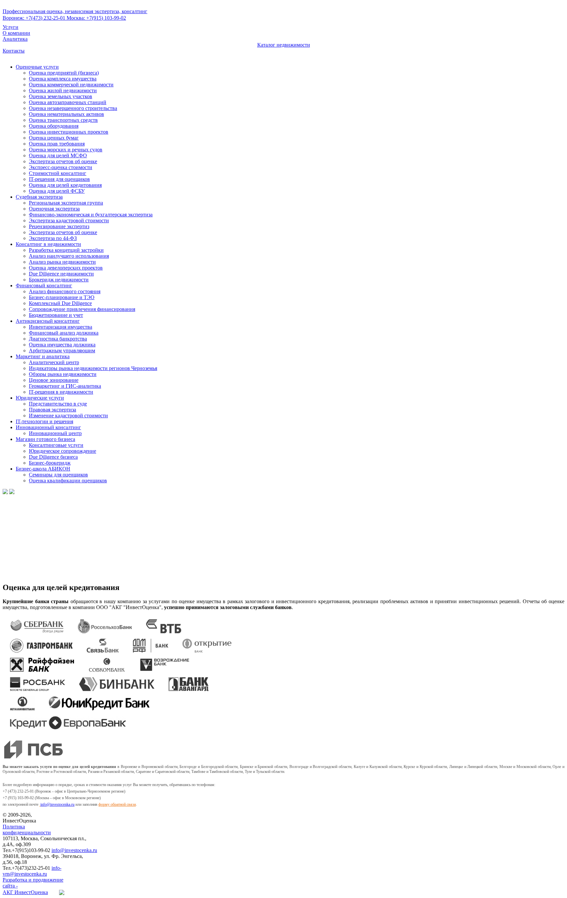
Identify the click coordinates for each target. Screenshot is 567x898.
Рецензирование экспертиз (59, 226)
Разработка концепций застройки (66, 250)
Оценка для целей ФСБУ (57, 191)
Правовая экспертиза (52, 409)
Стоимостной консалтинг (57, 173)
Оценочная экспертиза (54, 208)
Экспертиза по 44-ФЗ (53, 238)
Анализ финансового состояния (64, 291)
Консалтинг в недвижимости (48, 244)
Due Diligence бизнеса (53, 457)
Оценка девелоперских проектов (66, 268)
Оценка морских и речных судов (65, 149)
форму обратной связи (117, 804)
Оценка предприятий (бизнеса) (64, 73)
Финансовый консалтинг (44, 285)
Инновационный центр (55, 433)
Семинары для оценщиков (58, 474)
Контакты (14, 51)
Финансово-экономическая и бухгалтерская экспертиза (91, 214)
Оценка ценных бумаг (54, 138)
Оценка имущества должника (62, 344)
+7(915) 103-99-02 (96, 18)
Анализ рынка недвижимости (62, 262)
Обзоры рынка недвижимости (62, 374)
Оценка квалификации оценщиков (68, 480)
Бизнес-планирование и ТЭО (61, 297)
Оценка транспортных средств (63, 120)
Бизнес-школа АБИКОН (43, 468)
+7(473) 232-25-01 (35, 18)
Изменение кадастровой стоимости (68, 415)
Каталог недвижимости (283, 45)
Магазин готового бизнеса (45, 439)
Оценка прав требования (57, 143)
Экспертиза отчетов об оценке (63, 161)
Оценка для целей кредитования (65, 185)
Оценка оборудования (53, 126)
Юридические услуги (40, 398)
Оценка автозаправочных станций (67, 102)
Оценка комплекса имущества (62, 78)
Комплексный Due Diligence (60, 303)
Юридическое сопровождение (62, 451)
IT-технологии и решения (44, 421)
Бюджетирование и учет (56, 315)
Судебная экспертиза (39, 197)
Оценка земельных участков (60, 96)
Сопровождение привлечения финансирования (82, 309)
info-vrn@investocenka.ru (32, 871)
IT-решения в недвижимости (61, 392)
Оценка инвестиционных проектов (68, 132)
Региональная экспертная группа (66, 203)
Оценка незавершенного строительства (73, 108)
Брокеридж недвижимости (59, 279)
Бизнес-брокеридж (50, 463)
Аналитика (15, 39)
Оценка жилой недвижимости (63, 90)
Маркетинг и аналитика (43, 356)
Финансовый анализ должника (63, 333)
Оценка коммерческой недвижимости (71, 84)
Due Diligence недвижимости (61, 273)
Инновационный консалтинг (48, 427)
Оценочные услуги (37, 67)
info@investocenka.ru (57, 804)
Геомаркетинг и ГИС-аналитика (65, 386)
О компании (16, 33)
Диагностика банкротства (58, 338)
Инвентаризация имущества (60, 327)
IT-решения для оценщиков (59, 179)
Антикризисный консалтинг (48, 321)
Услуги (10, 27)
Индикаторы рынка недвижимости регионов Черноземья (93, 368)
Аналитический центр (54, 362)
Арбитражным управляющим (62, 350)
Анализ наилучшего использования (69, 256)
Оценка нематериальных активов (66, 114)
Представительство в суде (58, 403)
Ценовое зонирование (53, 380)
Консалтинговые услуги (56, 445)
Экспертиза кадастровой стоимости (69, 220)
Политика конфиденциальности (27, 829)
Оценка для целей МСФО (58, 155)
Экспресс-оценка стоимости (60, 167)
